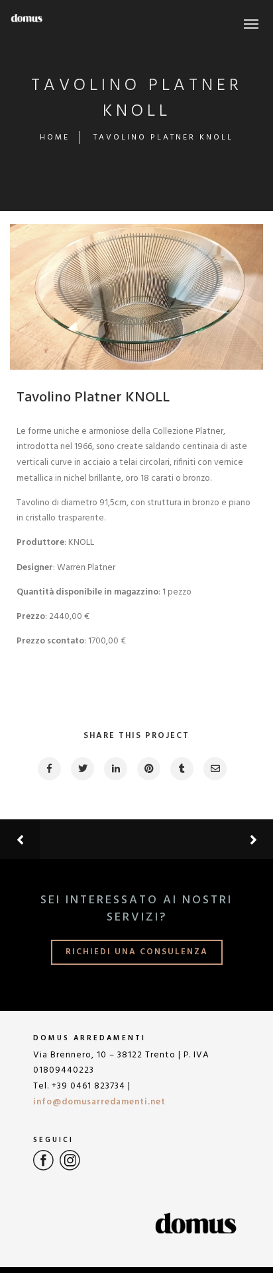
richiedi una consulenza (137, 952)
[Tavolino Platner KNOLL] (48, 768)
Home (55, 137)
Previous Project (102, 839)
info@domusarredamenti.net (99, 1102)
